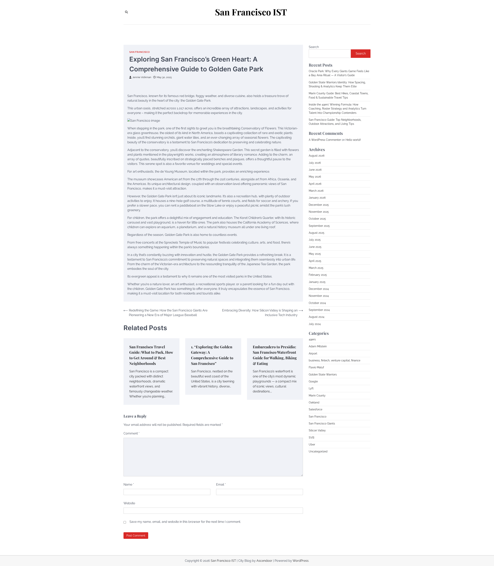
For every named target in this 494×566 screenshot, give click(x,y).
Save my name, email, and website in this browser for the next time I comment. (185, 522)
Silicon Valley (317, 430)
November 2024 (319, 295)
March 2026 (316, 190)
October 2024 (317, 302)
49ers (312, 339)
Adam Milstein (318, 346)
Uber (312, 444)
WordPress (301, 561)
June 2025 (315, 246)
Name (129, 484)
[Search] (126, 12)
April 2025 (315, 260)
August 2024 (316, 316)
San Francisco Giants (322, 423)
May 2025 (315, 253)
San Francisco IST (251, 12)
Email (221, 484)
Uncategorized (318, 451)
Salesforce (315, 409)
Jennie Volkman (141, 77)
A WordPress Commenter (325, 139)
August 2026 (316, 155)
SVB (311, 437)
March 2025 (316, 267)
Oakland (314, 402)
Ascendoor (264, 561)
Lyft (311, 388)
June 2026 (315, 169)
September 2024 (319, 309)
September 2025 (319, 225)
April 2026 (315, 183)
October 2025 (317, 218)
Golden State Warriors (323, 374)
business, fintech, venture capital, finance (334, 360)
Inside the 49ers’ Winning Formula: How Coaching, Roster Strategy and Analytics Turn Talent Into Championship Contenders (337, 108)
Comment (132, 433)
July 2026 (315, 162)
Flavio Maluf (316, 367)
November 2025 (319, 211)
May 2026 (315, 176)
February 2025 (318, 274)
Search (314, 47)
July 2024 (315, 323)
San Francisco (139, 52)
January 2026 (317, 197)
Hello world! (353, 139)
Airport (313, 353)
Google (313, 381)
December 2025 (319, 204)
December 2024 (319, 288)
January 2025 (317, 281)
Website (129, 503)
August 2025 (316, 232)
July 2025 (315, 239)
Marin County (317, 395)
